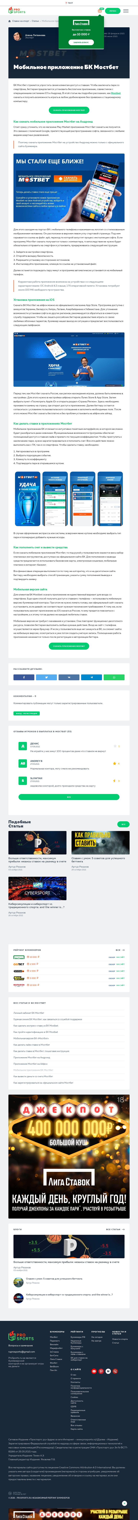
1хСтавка (54, 1352)
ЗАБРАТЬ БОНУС (81, 42)
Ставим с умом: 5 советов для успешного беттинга (98, 860)
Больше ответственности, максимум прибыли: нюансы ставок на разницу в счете (37, 860)
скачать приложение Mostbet (69, 646)
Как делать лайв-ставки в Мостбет (31, 1045)
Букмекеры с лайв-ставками (78, 1353)
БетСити (54, 1356)
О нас (73, 1375)
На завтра (96, 1341)
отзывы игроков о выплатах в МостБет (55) (42, 732)
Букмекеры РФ (78, 1337)
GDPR (73, 1407)
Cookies (74, 1397)
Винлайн (54, 1345)
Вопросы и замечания (20, 1345)
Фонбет (53, 1363)
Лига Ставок (56, 1359)
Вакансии (75, 1416)
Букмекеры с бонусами (77, 1348)
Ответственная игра (78, 1421)
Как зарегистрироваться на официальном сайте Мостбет (43, 1083)
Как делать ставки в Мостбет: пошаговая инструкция (41, 1051)
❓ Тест (69, 3)
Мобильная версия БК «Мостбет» (31, 1039)
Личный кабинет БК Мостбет (28, 1013)
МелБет (54, 1337)
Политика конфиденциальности (79, 1387)
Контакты (75, 1382)
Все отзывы (76, 1426)
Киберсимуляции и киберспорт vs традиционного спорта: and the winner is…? (36, 906)
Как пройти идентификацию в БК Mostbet (35, 1032)
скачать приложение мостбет (69, 110)
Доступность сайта (77, 1402)
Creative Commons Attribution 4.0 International (85, 1467)
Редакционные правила (78, 1411)
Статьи (35, 21)
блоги (17, 1230)
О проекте (76, 1379)
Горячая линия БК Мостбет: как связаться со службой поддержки (47, 1019)
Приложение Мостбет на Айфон (30, 1064)
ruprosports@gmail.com (21, 1352)
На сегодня (96, 1337)
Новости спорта (120, 1339)
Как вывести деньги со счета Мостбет (33, 1077)
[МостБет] (21, 57)
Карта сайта (77, 1429)
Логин (112, 11)
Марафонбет (56, 1348)
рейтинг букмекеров (27, 950)
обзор (112, 957)
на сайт (120, 957)
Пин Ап (53, 1370)
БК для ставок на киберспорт (79, 1359)
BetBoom (54, 1367)
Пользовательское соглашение (79, 1393)
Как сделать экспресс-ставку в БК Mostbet (35, 1026)
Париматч (55, 1341)
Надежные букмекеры (76, 1342)
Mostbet (116, 93)
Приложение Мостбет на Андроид (31, 1058)
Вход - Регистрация (26, 713)
